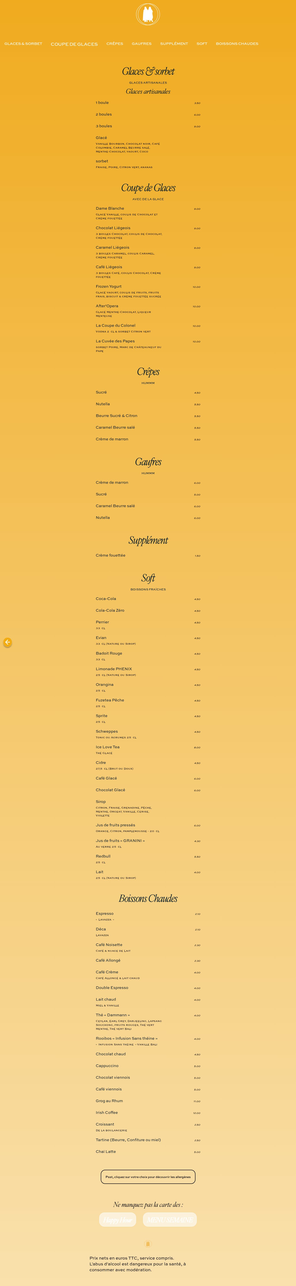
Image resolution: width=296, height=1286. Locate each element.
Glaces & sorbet (23, 43)
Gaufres (141, 43)
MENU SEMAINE (170, 1219)
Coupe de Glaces (74, 43)
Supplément (174, 43)
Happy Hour (117, 1219)
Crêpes (114, 43)
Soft (202, 43)
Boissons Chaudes (237, 43)
